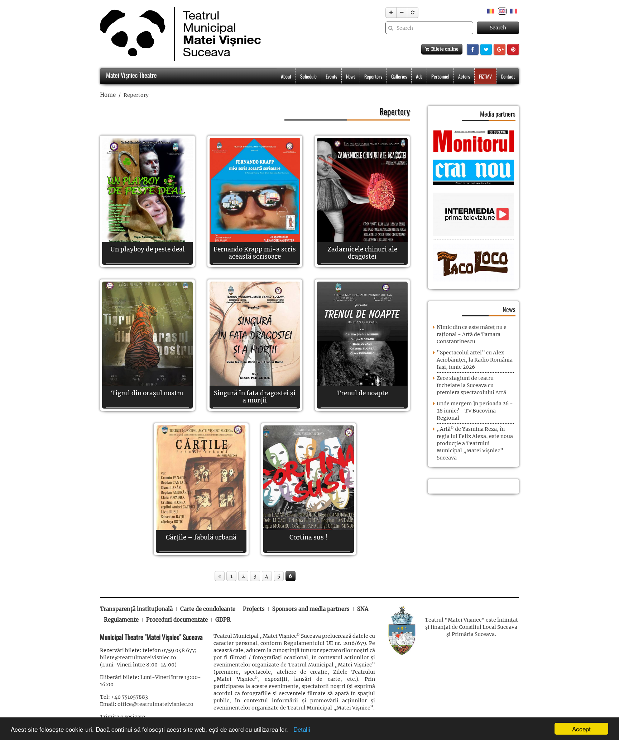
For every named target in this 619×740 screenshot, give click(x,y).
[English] (502, 10)
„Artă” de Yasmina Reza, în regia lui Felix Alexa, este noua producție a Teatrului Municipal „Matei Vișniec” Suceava (475, 443)
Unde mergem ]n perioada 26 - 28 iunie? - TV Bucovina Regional (475, 410)
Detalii (300, 729)
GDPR (223, 619)
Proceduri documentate (177, 619)
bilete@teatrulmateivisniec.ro (138, 657)
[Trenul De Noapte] (362, 345)
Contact (508, 76)
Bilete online (444, 49)
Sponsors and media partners (311, 608)
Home (108, 94)
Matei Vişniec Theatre (131, 75)
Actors (464, 76)
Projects (254, 608)
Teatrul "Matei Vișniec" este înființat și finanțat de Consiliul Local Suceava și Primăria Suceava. (471, 627)
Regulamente (121, 619)
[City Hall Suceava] (402, 630)
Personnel (440, 76)
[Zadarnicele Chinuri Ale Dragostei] (362, 201)
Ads (419, 76)
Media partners (497, 113)
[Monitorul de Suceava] (473, 140)
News (350, 76)
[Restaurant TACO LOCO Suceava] (473, 262)
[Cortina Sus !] (308, 488)
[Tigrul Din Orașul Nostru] (147, 345)
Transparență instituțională (136, 608)
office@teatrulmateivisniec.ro (155, 704)
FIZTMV (485, 76)
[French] (513, 10)
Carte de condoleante (207, 608)
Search (498, 27)
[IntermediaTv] (473, 214)
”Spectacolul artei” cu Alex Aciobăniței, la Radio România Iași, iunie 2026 (475, 359)
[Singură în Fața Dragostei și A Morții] (255, 345)
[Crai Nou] (473, 172)
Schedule (308, 76)
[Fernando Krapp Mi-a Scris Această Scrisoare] (255, 201)
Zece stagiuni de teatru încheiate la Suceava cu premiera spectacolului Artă (471, 385)
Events (331, 76)
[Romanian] (490, 10)
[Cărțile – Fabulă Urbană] (201, 488)
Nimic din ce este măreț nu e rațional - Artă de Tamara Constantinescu (472, 334)
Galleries (399, 76)
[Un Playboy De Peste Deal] (147, 201)
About (286, 76)
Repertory (373, 76)
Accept (581, 728)
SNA (362, 608)
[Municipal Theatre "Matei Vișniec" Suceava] (178, 34)
